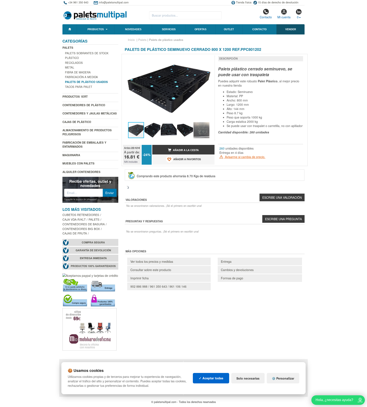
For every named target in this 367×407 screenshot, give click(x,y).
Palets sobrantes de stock (87, 53)
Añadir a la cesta (185, 150)
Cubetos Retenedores (80, 215)
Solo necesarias (248, 378)
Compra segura (93, 242)
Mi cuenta (284, 17)
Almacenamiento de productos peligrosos (87, 132)
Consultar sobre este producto (150, 270)
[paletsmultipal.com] (95, 13)
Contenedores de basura (83, 224)
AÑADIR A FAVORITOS (187, 159)
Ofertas (200, 29)
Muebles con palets (78, 163)
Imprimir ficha (139, 278)
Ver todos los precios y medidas (151, 261)
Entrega (226, 261)
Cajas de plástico (76, 122)
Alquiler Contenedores (81, 172)
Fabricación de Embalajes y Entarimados (84, 144)
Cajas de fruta (74, 233)
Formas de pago (232, 278)
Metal (69, 67)
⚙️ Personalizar (283, 378)
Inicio (131, 40)
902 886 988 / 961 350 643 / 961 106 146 (158, 286)
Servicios (169, 29)
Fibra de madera (78, 72)
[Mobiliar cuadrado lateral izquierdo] (89, 329)
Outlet (229, 29)
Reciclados (74, 63)
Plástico (72, 58)
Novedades (133, 29)
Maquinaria (71, 155)
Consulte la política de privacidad (80, 199)
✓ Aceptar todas (211, 378)
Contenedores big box (81, 229)
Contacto (266, 17)
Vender (290, 29)
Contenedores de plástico (83, 105)
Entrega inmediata (93, 258)
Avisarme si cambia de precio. (244, 157)
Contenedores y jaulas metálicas (89, 113)
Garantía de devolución (93, 250)
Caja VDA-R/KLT (74, 219)
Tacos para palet (78, 87)
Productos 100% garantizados (93, 266)
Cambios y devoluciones (237, 270)
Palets (67, 48)
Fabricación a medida (81, 77)
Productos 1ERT (75, 96)
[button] (207, 59)
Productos (96, 29)
